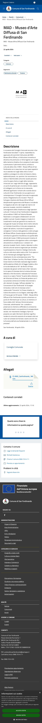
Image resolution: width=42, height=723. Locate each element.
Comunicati (19, 17)
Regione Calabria (8, 2)
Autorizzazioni (9, 594)
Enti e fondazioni (10, 534)
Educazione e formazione (12, 578)
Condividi (7, 55)
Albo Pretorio (8, 687)
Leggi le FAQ (8, 674)
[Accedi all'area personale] (34, 2)
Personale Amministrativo (13, 540)
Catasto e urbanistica (11, 565)
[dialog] (21, 707)
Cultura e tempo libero (11, 556)
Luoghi (6, 621)
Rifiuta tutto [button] (21, 715)
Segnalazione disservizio (12, 671)
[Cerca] (38, 9)
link (2, 706)
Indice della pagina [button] (12, 118)
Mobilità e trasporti (10, 569)
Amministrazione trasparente (14, 690)
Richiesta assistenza (11, 678)
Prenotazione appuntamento (13, 668)
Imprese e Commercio (11, 562)
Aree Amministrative (11, 527)
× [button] (40, 692)
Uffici (6, 530)
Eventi (6, 624)
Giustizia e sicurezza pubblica (14, 581)
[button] (21, 719)
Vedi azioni (17, 55)
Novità (11, 17)
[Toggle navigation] (4, 8)
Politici (6, 537)
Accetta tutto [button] (21, 710)
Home (4, 17)
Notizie (6, 606)
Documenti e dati (10, 543)
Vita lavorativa (9, 559)
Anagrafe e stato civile (11, 553)
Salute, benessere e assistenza (14, 591)
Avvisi (6, 612)
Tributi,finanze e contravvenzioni (15, 584)
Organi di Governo (10, 524)
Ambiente (7, 588)
